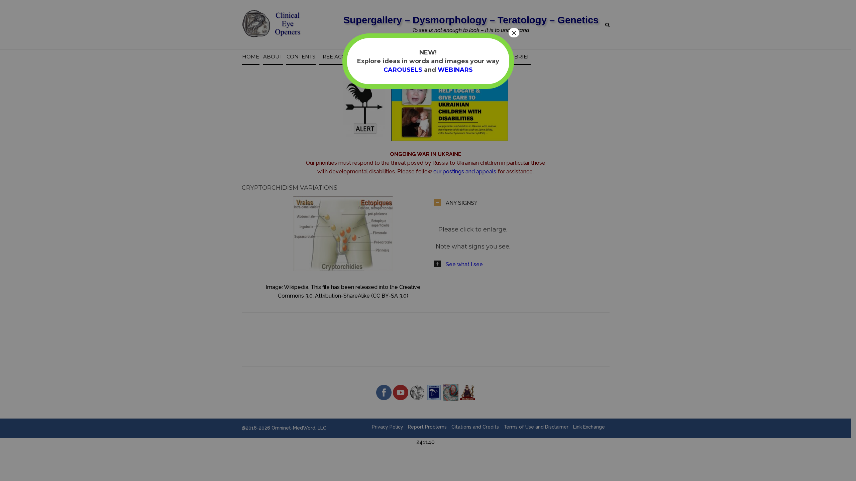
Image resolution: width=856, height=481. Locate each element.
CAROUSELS (403, 69)
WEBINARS (455, 69)
